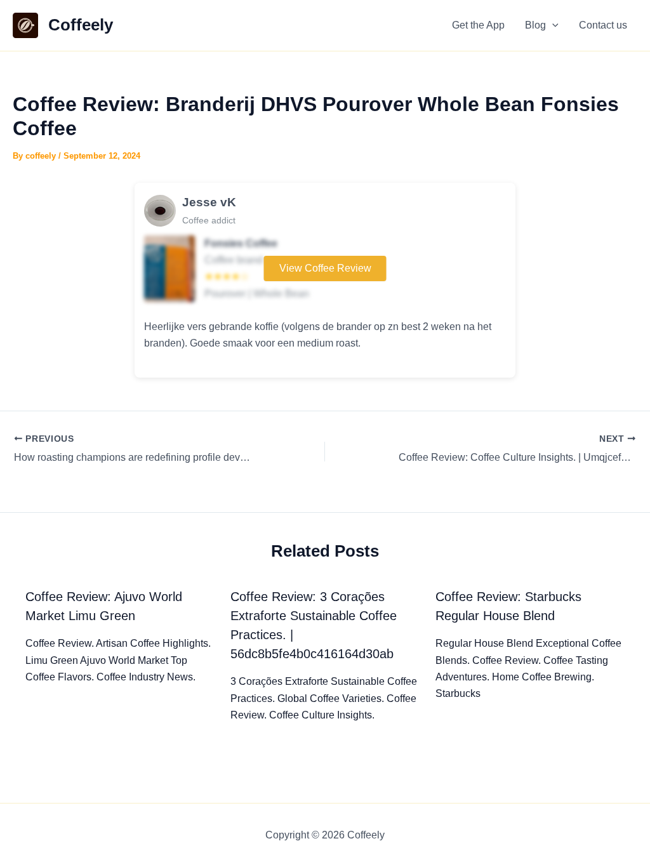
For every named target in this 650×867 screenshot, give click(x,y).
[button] (552, 25)
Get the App (478, 25)
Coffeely (80, 24)
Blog (535, 25)
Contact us (603, 25)
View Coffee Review (325, 268)
